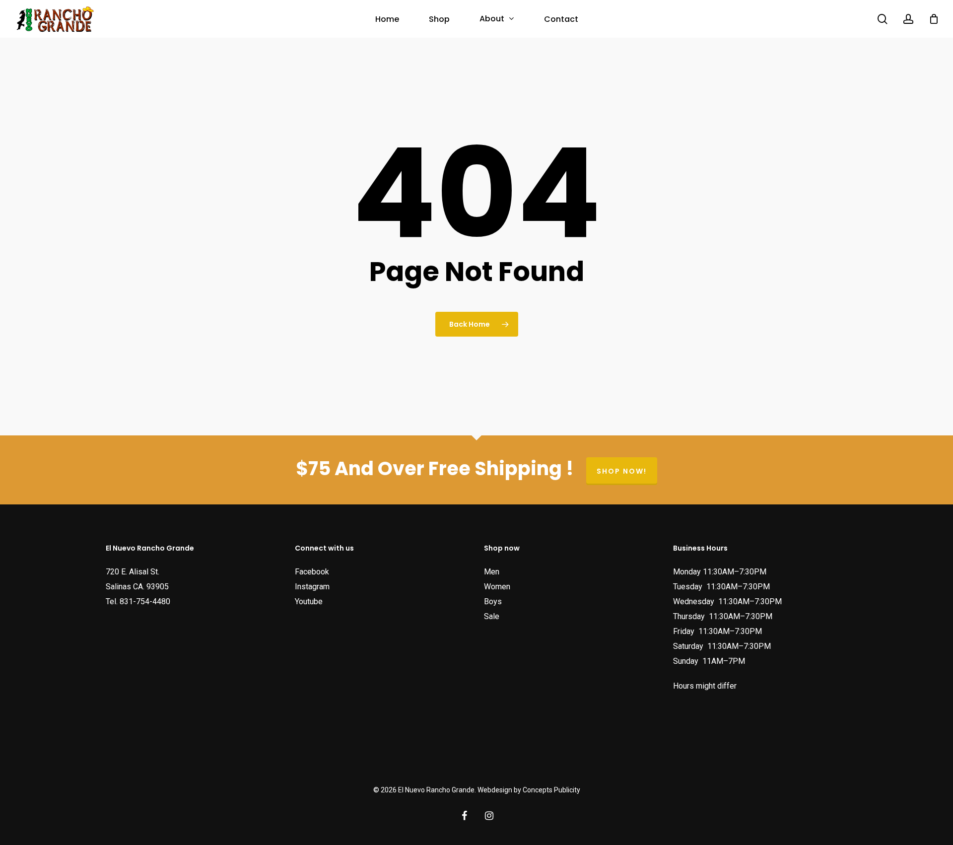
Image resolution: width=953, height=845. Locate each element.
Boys (493, 601)
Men (491, 571)
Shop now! (622, 471)
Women (497, 586)
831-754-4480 (145, 601)
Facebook (312, 571)
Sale (491, 616)
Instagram (312, 586)
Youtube (309, 601)
